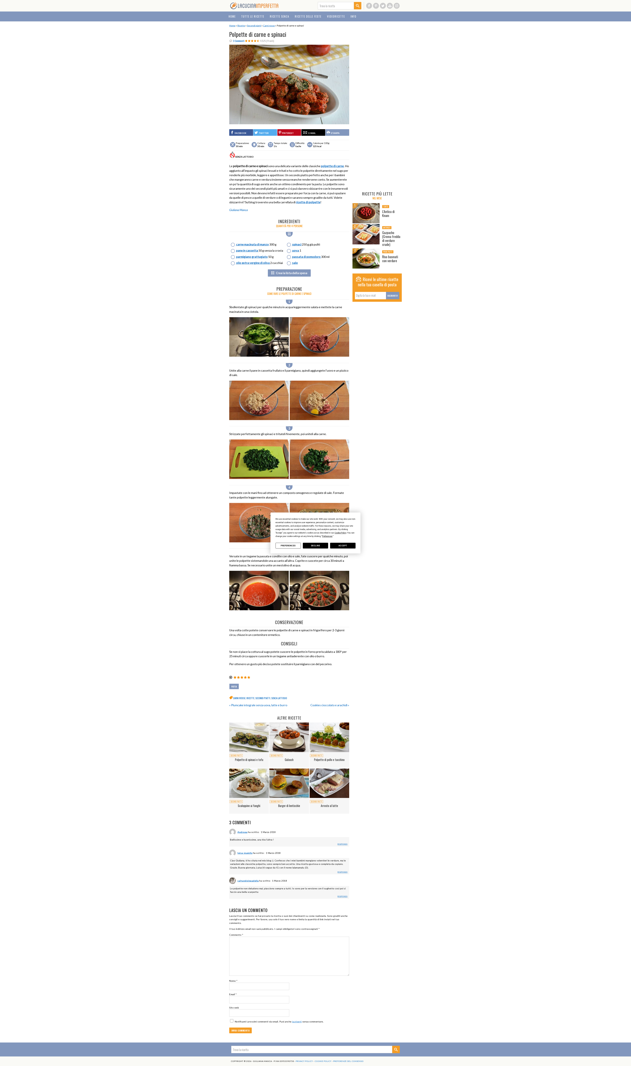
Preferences (288, 546)
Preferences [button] (327, 536)
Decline (315, 546)
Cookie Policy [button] (340, 533)
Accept (343, 546)
